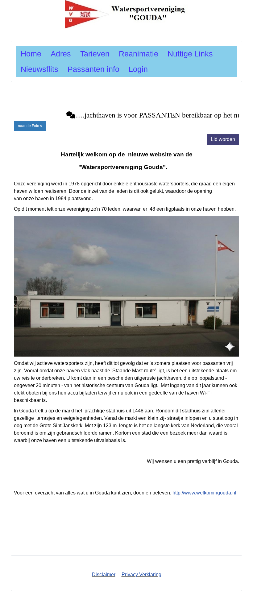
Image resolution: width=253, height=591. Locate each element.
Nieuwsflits (39, 69)
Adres (61, 53)
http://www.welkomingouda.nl (204, 492)
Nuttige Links (190, 53)
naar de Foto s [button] (30, 126)
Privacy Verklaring (141, 574)
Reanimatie (138, 53)
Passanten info (93, 69)
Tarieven (95, 53)
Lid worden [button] (223, 139)
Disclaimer (103, 574)
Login (138, 69)
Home (31, 53)
